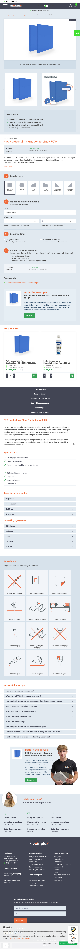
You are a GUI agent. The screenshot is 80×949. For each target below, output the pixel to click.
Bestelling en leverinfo (37, 870)
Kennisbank (58, 877)
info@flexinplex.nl (12, 861)
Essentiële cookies (50, 943)
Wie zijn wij (32, 883)
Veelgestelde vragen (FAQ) (39, 856)
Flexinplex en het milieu (37, 880)
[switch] (73, 941)
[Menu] (76, 927)
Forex (11, 15)
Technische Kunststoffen (63, 864)
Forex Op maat (19, 15)
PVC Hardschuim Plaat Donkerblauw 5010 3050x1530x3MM (21, 362)
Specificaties (40, 389)
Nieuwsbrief (58, 880)
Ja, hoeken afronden (54, 240)
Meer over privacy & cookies (20, 938)
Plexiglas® (57, 856)
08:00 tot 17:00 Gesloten (13, 824)
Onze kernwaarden (36, 886)
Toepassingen (40, 394)
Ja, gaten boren (16, 240)
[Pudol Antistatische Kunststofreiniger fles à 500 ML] (58, 345)
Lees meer (8, 166)
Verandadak (58, 867)
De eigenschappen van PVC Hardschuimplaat (23, 283)
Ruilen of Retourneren (36, 859)
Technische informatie (40, 398)
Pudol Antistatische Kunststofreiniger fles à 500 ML (56, 362)
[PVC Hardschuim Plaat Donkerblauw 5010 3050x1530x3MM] (21, 345)
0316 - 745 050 (11, 863)
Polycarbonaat (59, 859)
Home (6, 15)
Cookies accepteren (67, 943)
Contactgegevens (35, 867)
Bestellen (29, 315)
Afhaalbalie (33, 862)
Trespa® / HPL (59, 862)
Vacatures (33, 878)
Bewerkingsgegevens (40, 403)
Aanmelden (20, 921)
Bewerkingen (40, 407)
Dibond (56, 870)
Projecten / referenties (62, 875)
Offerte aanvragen (36, 864)
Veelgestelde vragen (40, 412)
